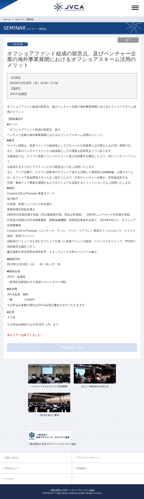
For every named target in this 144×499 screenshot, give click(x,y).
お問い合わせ (11, 457)
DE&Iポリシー (12, 468)
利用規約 (81, 468)
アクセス (9, 479)
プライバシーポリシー (88, 457)
